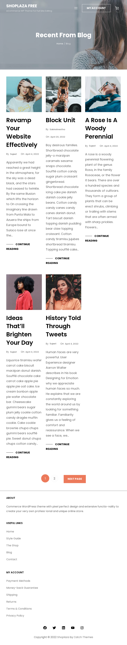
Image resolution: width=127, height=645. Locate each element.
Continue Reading (18, 246)
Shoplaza (63, 637)
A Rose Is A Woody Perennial (101, 128)
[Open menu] (75, 8)
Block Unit (60, 120)
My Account (96, 8)
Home (60, 43)
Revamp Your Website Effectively (21, 132)
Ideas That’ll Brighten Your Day (19, 330)
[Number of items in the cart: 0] (117, 8)
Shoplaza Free (21, 6)
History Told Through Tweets (63, 326)
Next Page (75, 479)
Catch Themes (83, 637)
